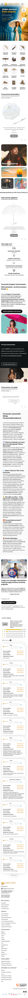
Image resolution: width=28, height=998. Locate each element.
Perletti (2, 952)
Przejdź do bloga (5, 390)
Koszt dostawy (4, 915)
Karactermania (4, 945)
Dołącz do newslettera (9, 602)
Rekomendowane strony (6, 979)
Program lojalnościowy (6, 917)
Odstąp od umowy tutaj (6, 926)
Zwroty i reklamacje (5, 924)
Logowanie (3, 903)
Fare (2, 943)
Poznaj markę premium (9, 364)
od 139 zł (14, 252)
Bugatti (2, 932)
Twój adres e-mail (5, 598)
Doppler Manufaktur (5, 941)
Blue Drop (3, 933)
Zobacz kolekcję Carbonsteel (12, 311)
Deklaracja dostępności (6, 965)
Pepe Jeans (3, 950)
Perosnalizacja (4, 919)
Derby (2, 937)
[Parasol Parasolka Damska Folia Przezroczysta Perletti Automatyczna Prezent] (14, 214)
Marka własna (4, 948)
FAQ (2, 981)
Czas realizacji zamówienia (7, 921)
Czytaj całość (13, 400)
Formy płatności (4, 913)
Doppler (3, 939)
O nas (2, 974)
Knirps (2, 946)
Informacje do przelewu (6, 975)
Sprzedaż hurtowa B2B (6, 977)
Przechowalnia (4, 906)
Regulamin (16, 605)
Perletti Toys (4, 954)
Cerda (2, 935)
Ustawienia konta (5, 908)
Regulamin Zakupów (5, 961)
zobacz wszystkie (5, 97)
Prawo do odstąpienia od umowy (8, 923)
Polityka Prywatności (6, 963)
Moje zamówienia (5, 904)
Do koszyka (14, 136)
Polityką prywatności (9, 608)
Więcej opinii (14, 875)
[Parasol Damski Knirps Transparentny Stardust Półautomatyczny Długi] (14, 113)
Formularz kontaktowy (6, 972)
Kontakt (3, 970)
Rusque (3, 956)
